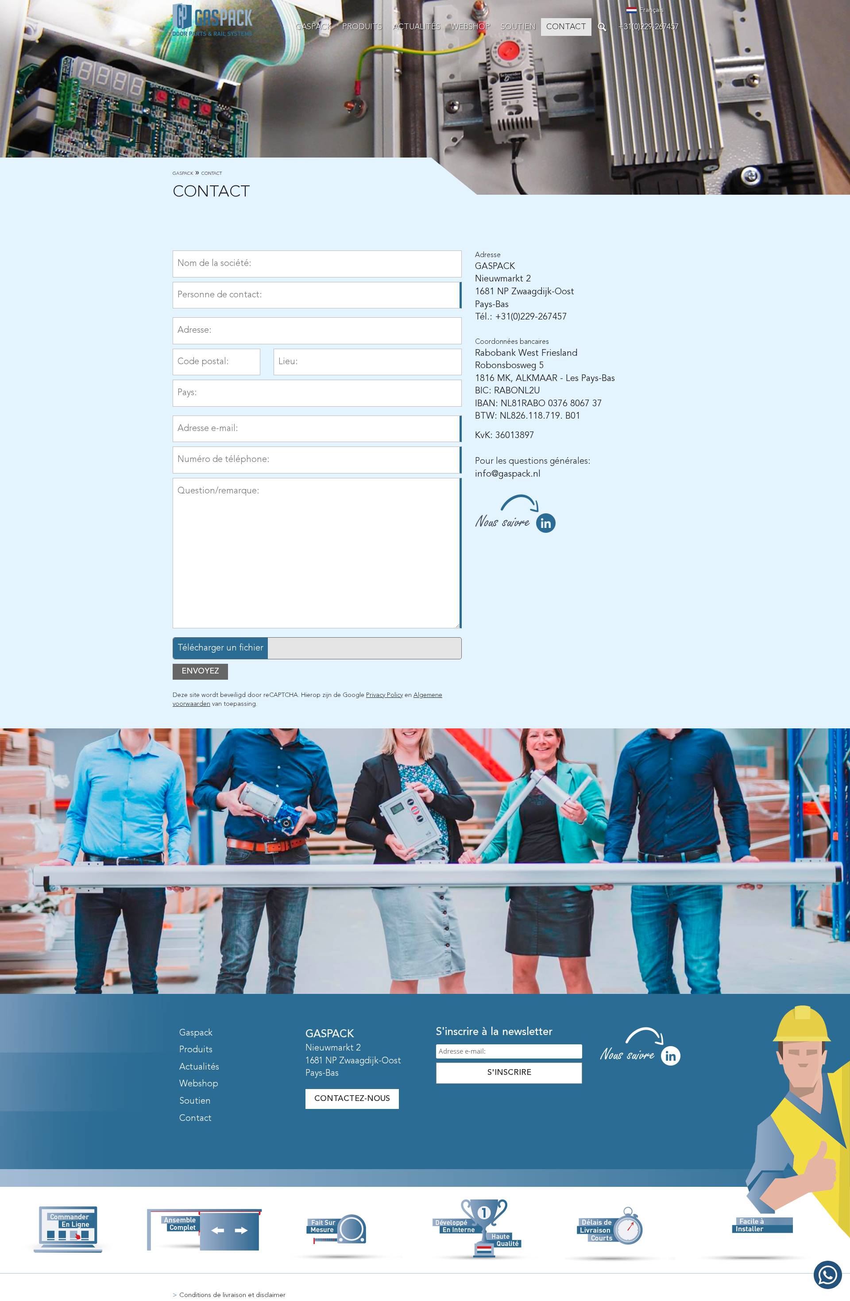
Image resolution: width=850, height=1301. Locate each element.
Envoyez (200, 671)
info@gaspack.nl (508, 474)
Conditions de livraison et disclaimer (232, 1295)
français (652, 10)
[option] (425, 97)
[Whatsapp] (828, 1277)
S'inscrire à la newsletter (494, 1032)
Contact (566, 27)
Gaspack (183, 173)
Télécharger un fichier (220, 648)
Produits (362, 27)
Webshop (470, 27)
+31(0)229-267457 (648, 27)
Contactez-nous (352, 1099)
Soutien (518, 27)
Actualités (416, 27)
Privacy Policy (384, 695)
